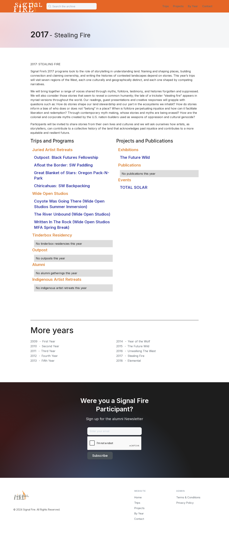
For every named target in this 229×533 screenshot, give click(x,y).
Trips (165, 6)
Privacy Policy (185, 502)
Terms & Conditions (188, 497)
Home (138, 497)
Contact (207, 6)
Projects (178, 6)
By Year (193, 6)
